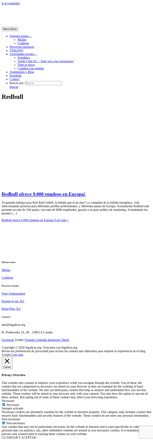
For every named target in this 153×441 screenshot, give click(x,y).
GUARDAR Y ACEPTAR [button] (19, 437)
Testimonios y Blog (22, 72)
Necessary (12, 404)
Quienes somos (19, 36)
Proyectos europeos (22, 47)
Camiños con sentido (31, 68)
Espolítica (24, 57)
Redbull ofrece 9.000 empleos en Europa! (43, 194)
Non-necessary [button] (11, 419)
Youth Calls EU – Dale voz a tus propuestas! (46, 61)
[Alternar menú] (30, 37)
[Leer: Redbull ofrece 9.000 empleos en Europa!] (62, 185)
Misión (22, 39)
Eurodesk (16, 75)
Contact (14, 79)
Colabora (23, 43)
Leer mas (17, 354)
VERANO (16, 50)
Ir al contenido (11, 3)
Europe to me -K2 (13, 301)
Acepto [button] (6, 354)
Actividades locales (22, 54)
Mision (6, 270)
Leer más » (35, 220)
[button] (14, 87)
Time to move (26, 64)
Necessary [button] (8, 400)
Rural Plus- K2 (11, 308)
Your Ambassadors (13, 293)
